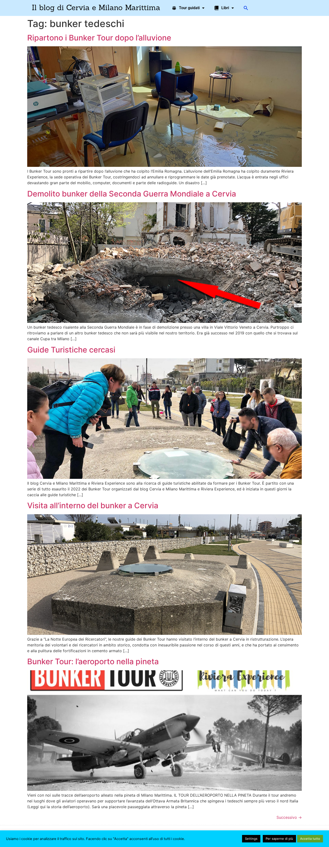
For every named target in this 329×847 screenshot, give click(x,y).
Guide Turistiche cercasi (71, 349)
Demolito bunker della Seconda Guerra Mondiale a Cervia (131, 193)
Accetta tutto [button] (310, 838)
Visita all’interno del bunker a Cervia (92, 505)
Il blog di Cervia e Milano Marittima (96, 7)
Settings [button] (251, 838)
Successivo (289, 817)
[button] (246, 8)
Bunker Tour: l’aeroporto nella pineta (93, 661)
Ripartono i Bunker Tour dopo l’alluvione (99, 37)
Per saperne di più (279, 838)
